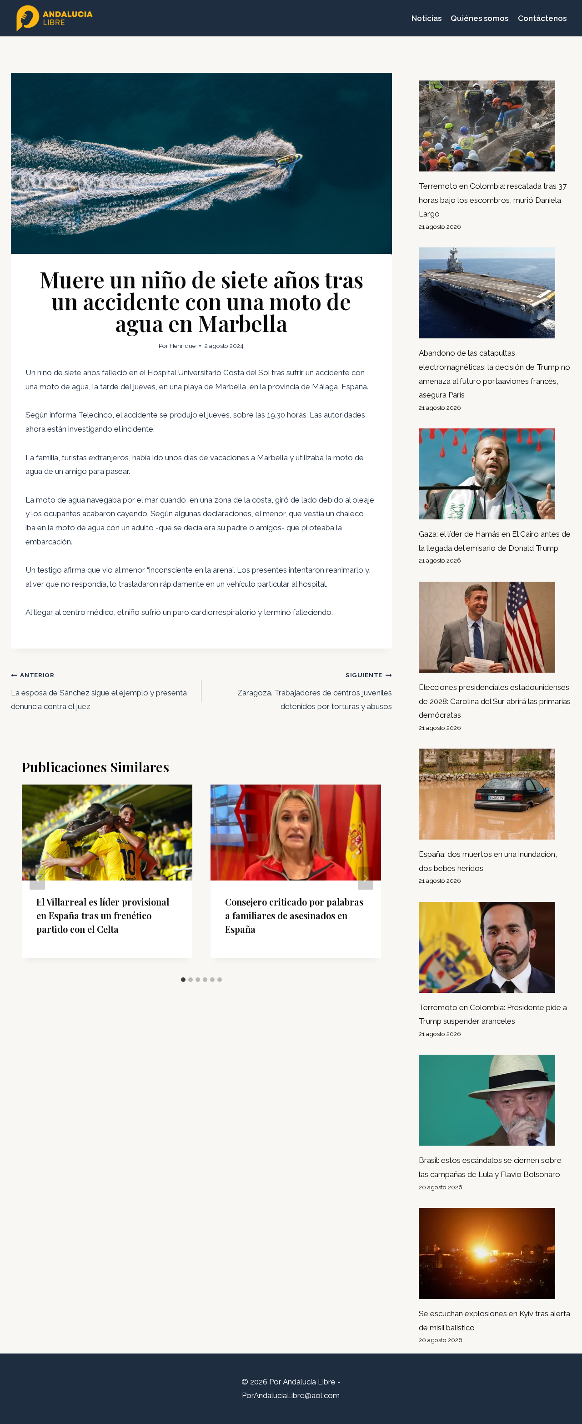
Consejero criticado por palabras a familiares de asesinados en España (294, 915)
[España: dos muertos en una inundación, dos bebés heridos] (495, 794)
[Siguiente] (365, 878)
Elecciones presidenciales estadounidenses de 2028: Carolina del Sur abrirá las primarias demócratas (495, 701)
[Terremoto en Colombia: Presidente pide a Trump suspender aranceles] (495, 947)
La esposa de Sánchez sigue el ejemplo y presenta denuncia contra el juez (99, 691)
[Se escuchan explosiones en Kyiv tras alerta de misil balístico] (495, 1253)
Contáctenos (542, 18)
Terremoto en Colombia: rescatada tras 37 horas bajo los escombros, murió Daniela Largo (493, 199)
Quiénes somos (479, 18)
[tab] (183, 979)
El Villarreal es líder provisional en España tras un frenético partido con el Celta (102, 915)
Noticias (426, 18)
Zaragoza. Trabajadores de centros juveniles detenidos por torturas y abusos (314, 691)
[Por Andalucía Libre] (56, 18)
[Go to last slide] (37, 878)
